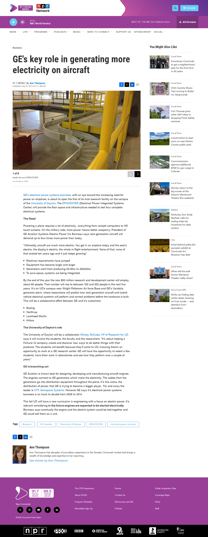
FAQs (157, 502)
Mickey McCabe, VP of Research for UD (104, 334)
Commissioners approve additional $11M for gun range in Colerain (182, 166)
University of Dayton (43, 203)
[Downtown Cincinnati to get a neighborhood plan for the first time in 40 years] (159, 62)
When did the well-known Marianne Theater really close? (182, 274)
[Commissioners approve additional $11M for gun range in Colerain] (159, 162)
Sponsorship (142, 31)
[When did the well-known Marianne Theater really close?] (159, 272)
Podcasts (60, 31)
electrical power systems (123, 424)
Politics (174, 210)
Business (17, 47)
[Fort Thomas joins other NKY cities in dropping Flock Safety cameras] (159, 112)
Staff (157, 508)
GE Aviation (46, 424)
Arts (173, 240)
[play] (13, 22)
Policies (118, 508)
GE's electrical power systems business (47, 195)
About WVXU (81, 495)
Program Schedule (83, 502)
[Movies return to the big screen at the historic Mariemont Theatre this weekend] (159, 188)
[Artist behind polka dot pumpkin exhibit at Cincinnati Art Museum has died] (159, 245)
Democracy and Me (124, 502)
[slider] (27, 22)
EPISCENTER (70, 203)
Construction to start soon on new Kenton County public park (182, 141)
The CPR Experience (84, 488)
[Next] (137, 174)
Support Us (123, 31)
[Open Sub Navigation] (18, 31)
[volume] (22, 22)
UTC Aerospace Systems (49, 390)
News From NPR (178, 290)
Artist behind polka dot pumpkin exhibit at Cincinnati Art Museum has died (183, 249)
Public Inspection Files (165, 488)
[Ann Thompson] (19, 454)
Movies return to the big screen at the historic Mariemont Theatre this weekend (182, 193)
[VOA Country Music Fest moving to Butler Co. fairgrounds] (159, 88)
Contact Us (120, 495)
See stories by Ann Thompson (48, 460)
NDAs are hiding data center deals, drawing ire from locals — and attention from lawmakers (182, 301)
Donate (190, 8)
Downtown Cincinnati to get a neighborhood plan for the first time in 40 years (183, 66)
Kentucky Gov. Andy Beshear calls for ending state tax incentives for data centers (181, 221)
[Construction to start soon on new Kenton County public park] (159, 138)
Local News (176, 56)
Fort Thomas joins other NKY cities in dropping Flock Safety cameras (182, 116)
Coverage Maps (162, 495)
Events (118, 488)
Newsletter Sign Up (84, 508)
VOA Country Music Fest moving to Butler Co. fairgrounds (182, 91)
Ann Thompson (37, 83)
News (13, 31)
